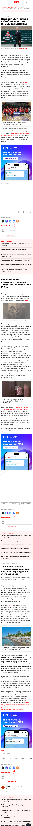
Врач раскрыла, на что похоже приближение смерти (16, 260)
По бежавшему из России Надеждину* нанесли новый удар (15, 805)
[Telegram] (10, 221)
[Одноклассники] (17, 221)
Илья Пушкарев (6, 183)
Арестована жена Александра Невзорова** (13, 541)
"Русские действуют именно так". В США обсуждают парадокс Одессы (16, 536)
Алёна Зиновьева (6, 753)
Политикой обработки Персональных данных (12, 7)
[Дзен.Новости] (2, 221)
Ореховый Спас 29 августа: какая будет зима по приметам (15, 244)
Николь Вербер (6, 474)
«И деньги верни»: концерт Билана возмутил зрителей (14, 250)
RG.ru (10, 605)
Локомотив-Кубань (23, 48)
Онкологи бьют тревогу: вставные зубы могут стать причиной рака (16, 265)
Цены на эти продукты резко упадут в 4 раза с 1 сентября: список (15, 270)
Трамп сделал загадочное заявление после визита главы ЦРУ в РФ (16, 255)
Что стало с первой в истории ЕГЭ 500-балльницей (16, 552)
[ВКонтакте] (13, 221)
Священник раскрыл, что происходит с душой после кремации (16, 811)
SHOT (26, 300)
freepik (2, 750)
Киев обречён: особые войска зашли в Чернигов (15, 549)
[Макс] (6, 221)
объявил (25, 82)
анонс (22, 62)
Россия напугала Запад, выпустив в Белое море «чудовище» (15, 557)
